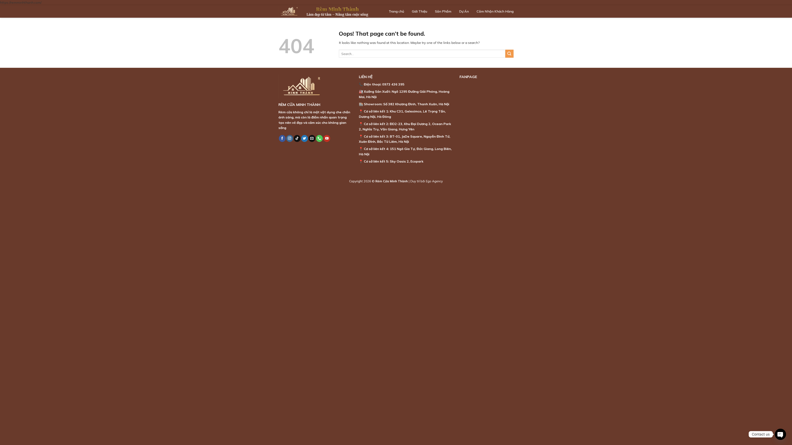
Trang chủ (396, 11)
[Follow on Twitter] (304, 138)
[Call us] (319, 138)
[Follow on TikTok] (297, 138)
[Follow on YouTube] (326, 138)
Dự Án (464, 11)
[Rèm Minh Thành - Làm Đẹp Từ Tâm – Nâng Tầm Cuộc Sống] (289, 11)
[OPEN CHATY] (780, 434)
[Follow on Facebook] (282, 138)
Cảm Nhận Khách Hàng (495, 11)
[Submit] (509, 54)
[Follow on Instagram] (289, 138)
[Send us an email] (312, 138)
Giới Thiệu (419, 11)
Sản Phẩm (443, 11)
